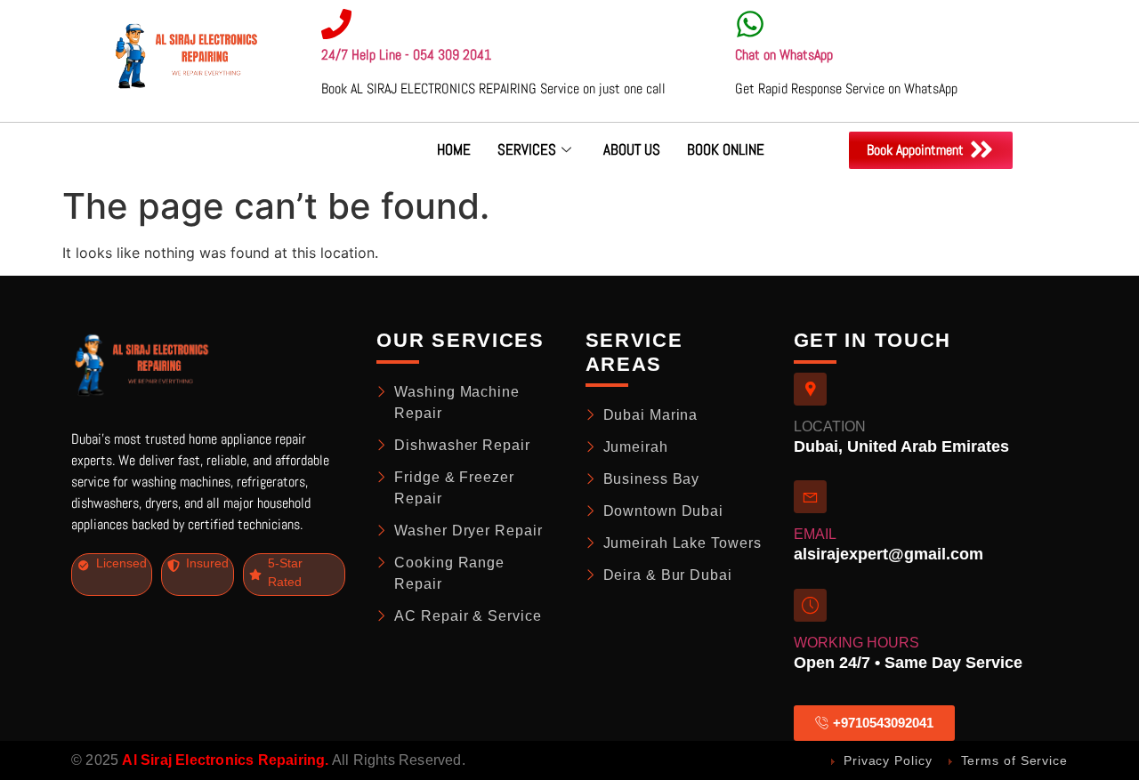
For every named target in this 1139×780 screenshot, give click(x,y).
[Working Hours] (810, 605)
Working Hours (856, 642)
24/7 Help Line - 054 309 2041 (406, 54)
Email (815, 534)
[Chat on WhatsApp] (750, 24)
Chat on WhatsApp (784, 54)
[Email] (810, 496)
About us (631, 149)
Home (454, 149)
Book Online (725, 149)
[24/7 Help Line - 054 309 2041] (336, 24)
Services (526, 149)
